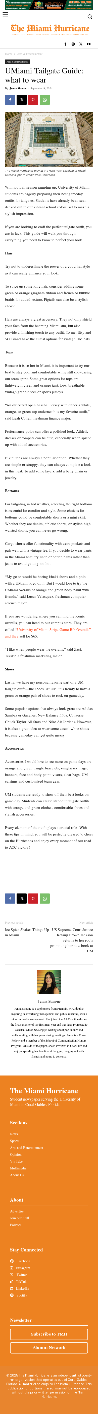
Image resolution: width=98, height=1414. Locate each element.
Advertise (17, 1211)
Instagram (22, 1267)
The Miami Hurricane (44, 1090)
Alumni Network (49, 1347)
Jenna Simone (18, 88)
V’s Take (16, 1161)
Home (8, 54)
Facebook (23, 1261)
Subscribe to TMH (49, 1334)
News (14, 1133)
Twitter (21, 1274)
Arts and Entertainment (26, 1147)
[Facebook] (65, 44)
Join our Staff (19, 1218)
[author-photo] (49, 994)
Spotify (21, 1295)
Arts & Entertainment (29, 54)
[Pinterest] (33, 100)
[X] (81, 44)
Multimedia (18, 1168)
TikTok (21, 1281)
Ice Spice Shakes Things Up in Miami (27, 932)
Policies (15, 1224)
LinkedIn (22, 1288)
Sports (14, 1140)
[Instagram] (73, 44)
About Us (17, 1174)
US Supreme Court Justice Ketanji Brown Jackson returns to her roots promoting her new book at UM (71, 940)
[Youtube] (88, 44)
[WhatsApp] (45, 100)
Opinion (16, 1154)
